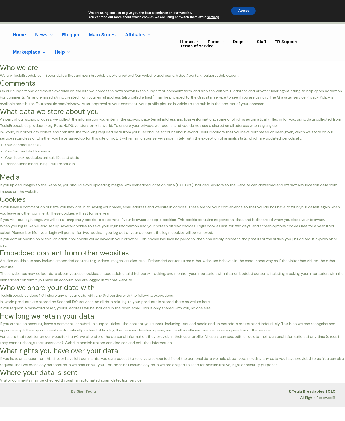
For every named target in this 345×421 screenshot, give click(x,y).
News (41, 34)
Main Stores (102, 34)
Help (60, 52)
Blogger (71, 34)
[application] (50, 34)
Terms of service (197, 46)
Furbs (213, 42)
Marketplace (26, 52)
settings (213, 17)
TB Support (286, 42)
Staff (261, 42)
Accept (243, 10)
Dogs (238, 42)
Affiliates (135, 34)
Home (19, 34)
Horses (187, 42)
